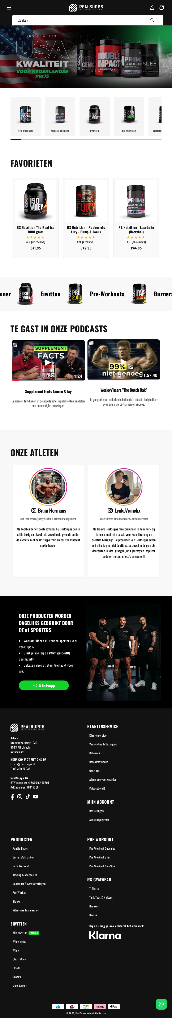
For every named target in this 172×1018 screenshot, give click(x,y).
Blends (16, 968)
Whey (16, 950)
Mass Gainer (20, 985)
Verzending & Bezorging (103, 744)
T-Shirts (94, 888)
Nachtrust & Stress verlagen (29, 883)
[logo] (86, 7)
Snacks (17, 976)
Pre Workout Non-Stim (102, 866)
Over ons (94, 770)
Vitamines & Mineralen (26, 910)
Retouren (94, 753)
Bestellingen (96, 810)
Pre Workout (20, 892)
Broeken (94, 906)
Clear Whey (19, 959)
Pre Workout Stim (100, 857)
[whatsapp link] (161, 1004)
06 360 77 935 (22, 768)
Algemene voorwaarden (103, 779)
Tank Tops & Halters (100, 897)
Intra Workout (21, 866)
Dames (93, 915)
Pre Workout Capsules (102, 848)
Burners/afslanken (23, 857)
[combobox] (87, 20)
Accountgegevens (99, 819)
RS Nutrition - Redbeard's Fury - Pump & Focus (86, 229)
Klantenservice (98, 735)
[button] (8, 7)
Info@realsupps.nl (24, 764)
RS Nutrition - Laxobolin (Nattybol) (136, 229)
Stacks (17, 901)
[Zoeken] (152, 20)
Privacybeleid (97, 788)
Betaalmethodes (98, 762)
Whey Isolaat (20, 941)
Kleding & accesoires (25, 875)
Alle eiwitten (25, 932)
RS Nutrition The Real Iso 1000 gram (36, 229)
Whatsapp (47, 685)
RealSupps (81, 1013)
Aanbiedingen (20, 848)
